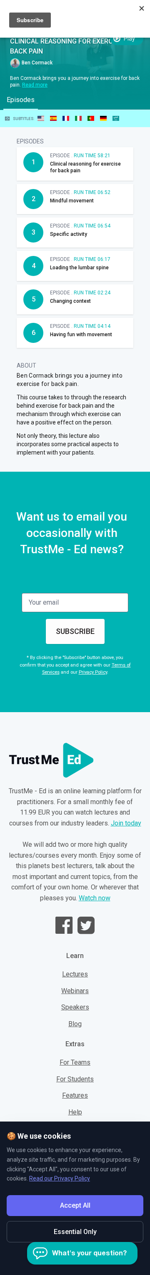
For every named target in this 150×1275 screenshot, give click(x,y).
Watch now (94, 898)
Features (75, 1095)
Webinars (75, 991)
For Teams (75, 1062)
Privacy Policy (93, 672)
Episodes (21, 100)
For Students (75, 1079)
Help (75, 1112)
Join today (126, 823)
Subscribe (75, 631)
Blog (75, 1024)
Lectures (75, 974)
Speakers (75, 1007)
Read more (35, 85)
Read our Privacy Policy (59, 1178)
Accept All (75, 1205)
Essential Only (75, 1232)
